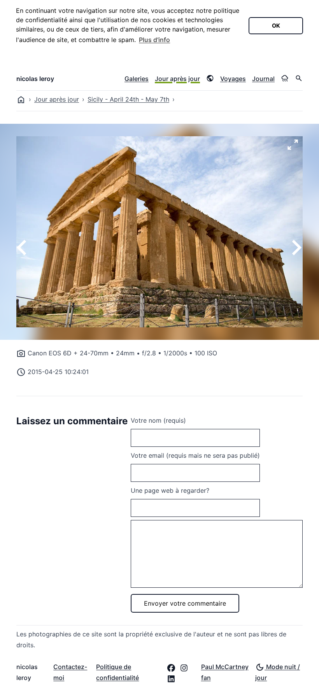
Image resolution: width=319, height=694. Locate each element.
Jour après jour (177, 79)
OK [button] (276, 25)
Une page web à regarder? (170, 490)
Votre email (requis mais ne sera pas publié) (195, 455)
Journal (263, 79)
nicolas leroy (35, 79)
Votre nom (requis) (158, 420)
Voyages (233, 79)
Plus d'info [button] (154, 40)
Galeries (136, 79)
